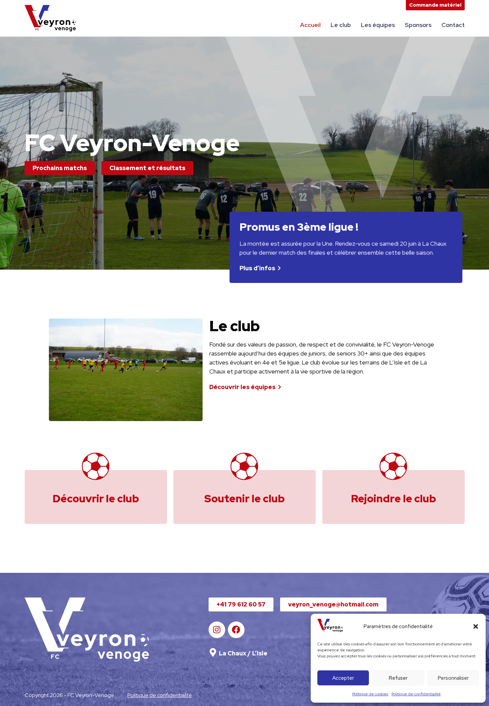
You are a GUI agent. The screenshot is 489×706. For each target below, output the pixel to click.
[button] (475, 626)
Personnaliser (453, 678)
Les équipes (378, 25)
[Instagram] (217, 629)
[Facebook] (236, 629)
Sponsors (418, 25)
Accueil (310, 25)
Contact (453, 25)
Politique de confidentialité (416, 694)
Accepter (343, 678)
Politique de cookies (370, 694)
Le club (341, 25)
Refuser (398, 678)
